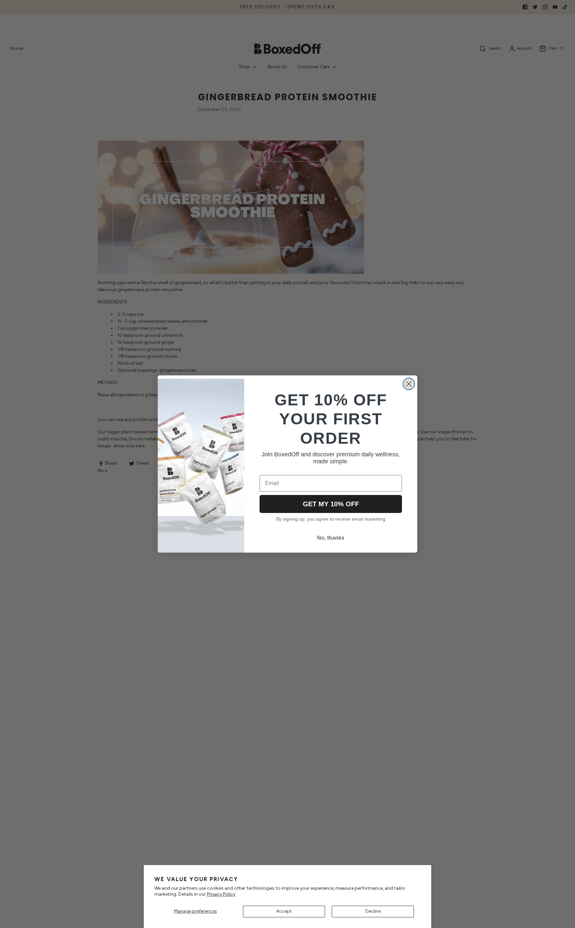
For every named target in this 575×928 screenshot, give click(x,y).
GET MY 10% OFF (331, 504)
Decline (373, 911)
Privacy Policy (221, 894)
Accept (284, 911)
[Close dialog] (409, 384)
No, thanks (330, 538)
